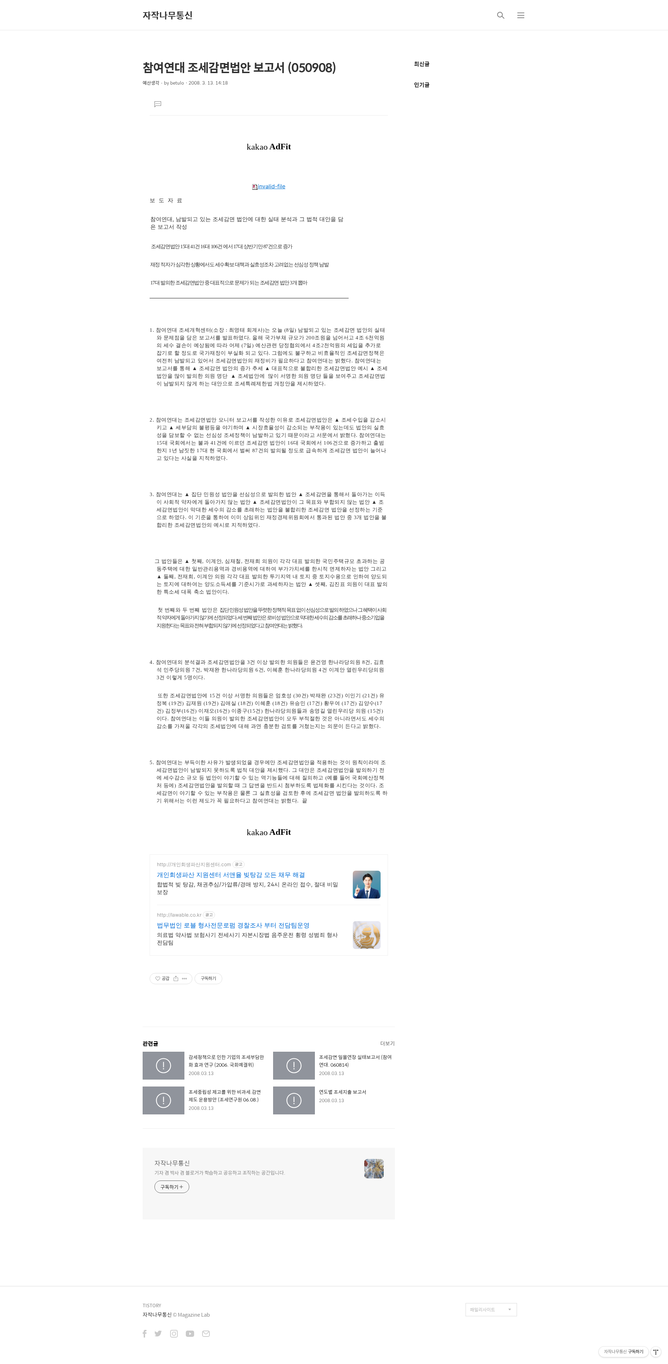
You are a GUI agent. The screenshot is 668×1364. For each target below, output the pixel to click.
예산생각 (151, 82)
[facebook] (144, 1334)
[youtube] (190, 1334)
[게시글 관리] (184, 978)
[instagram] (174, 1334)
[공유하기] (176, 978)
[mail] (206, 1334)
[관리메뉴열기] (656, 1352)
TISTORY (152, 1305)
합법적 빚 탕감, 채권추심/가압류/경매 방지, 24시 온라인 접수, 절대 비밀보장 (247, 888)
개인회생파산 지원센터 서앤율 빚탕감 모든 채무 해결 (231, 874)
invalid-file (271, 186)
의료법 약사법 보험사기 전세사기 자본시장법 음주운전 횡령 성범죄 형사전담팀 (247, 938)
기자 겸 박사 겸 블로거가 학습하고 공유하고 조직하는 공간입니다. (219, 1172)
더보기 (387, 1043)
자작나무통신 (168, 15)
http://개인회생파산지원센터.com (194, 864)
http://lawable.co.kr (179, 915)
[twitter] (158, 1334)
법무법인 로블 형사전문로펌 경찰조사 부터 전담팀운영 (233, 925)
